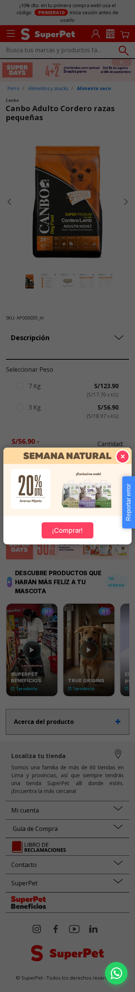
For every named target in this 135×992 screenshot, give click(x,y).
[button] (116, 973)
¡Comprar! (67, 530)
